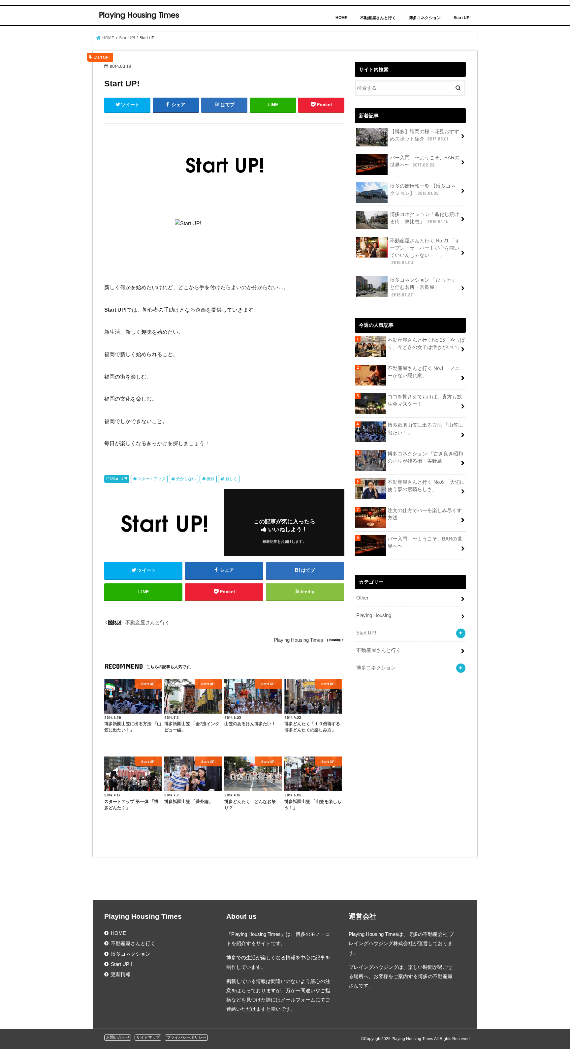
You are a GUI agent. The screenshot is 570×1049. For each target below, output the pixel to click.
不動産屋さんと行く (378, 17)
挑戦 (210, 479)
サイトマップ (148, 1037)
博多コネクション (425, 17)
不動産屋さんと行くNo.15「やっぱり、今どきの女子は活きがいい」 (426, 343)
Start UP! (462, 17)
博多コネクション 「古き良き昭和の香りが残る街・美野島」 (425, 457)
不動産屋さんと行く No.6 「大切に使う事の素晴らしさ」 (426, 485)
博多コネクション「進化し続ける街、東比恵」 (424, 218)
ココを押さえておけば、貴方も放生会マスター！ (425, 400)
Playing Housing (373, 615)
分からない (186, 479)
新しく (231, 479)
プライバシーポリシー (186, 1037)
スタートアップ (151, 479)
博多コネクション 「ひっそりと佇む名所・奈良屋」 (423, 287)
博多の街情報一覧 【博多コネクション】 (423, 189)
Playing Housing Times (412, 1038)
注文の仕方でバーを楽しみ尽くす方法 (425, 514)
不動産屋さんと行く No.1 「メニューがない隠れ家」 (426, 372)
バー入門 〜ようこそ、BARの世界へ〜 (424, 161)
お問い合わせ (118, 1037)
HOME (341, 17)
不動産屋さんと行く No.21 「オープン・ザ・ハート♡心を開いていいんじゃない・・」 (425, 251)
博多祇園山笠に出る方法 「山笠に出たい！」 (425, 428)
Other (362, 598)
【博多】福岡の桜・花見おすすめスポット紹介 (424, 135)
